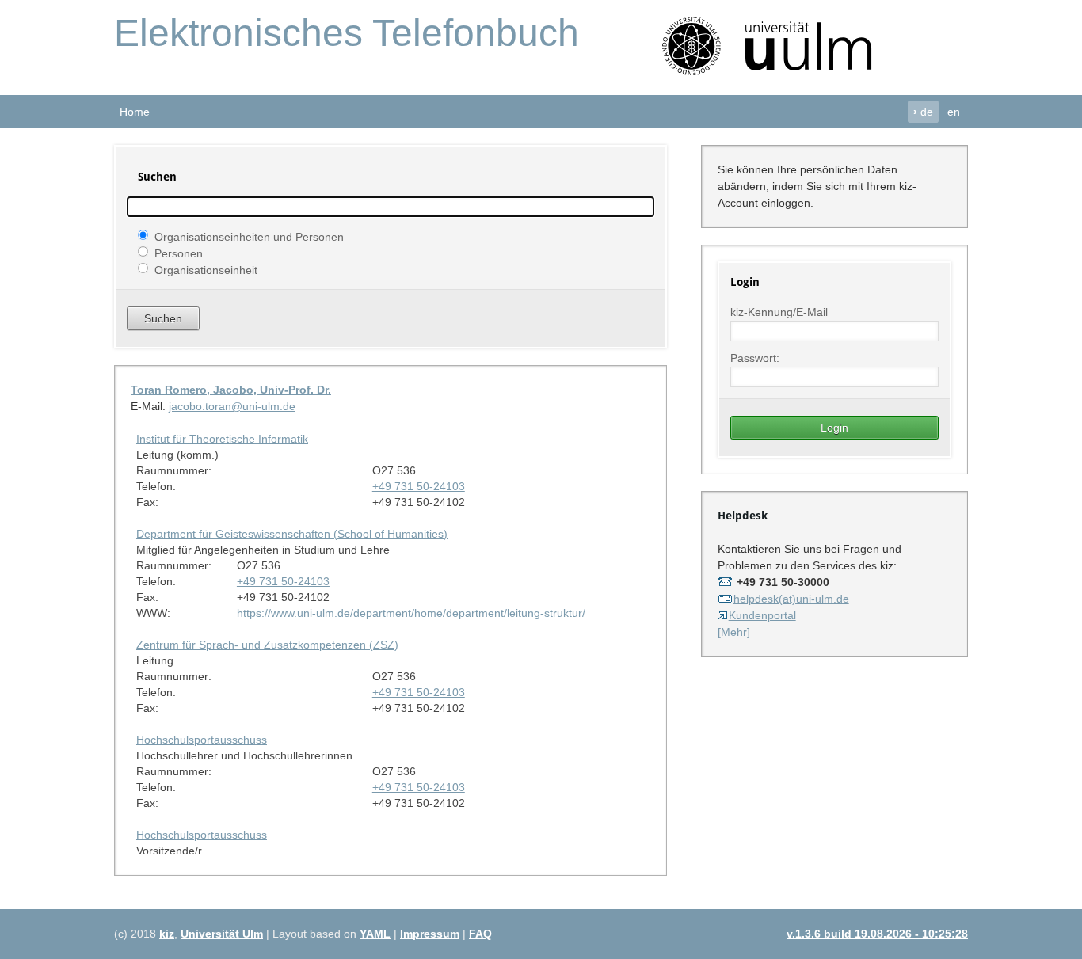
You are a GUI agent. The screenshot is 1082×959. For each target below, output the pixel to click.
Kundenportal (762, 615)
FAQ (480, 933)
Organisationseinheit (205, 269)
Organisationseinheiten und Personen (249, 236)
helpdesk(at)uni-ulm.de (791, 598)
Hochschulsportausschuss (201, 739)
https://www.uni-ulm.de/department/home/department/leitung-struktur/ (411, 613)
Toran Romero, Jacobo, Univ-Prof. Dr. (231, 389)
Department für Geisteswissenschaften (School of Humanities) (292, 533)
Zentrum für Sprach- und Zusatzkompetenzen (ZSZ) (267, 644)
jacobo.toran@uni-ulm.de (232, 406)
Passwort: (754, 358)
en (953, 111)
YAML (375, 933)
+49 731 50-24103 (418, 486)
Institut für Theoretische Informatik (222, 438)
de (923, 111)
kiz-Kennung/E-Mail (779, 312)
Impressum (429, 933)
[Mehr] (734, 632)
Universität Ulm (222, 933)
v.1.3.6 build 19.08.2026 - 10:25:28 (877, 933)
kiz (166, 933)
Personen (178, 252)
